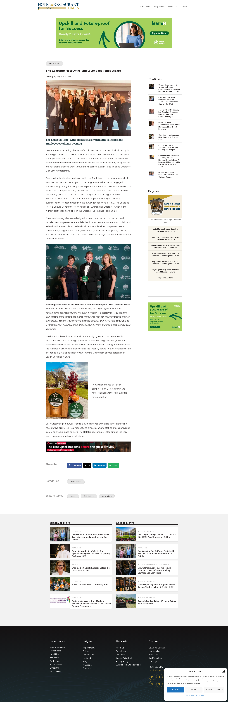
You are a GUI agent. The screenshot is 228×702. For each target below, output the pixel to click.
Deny (193, 690)
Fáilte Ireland (89, 496)
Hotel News (54, 63)
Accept (175, 690)
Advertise (172, 7)
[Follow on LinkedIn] (152, 677)
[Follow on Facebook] (159, 677)
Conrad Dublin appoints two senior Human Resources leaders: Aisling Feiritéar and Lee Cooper (154, 570)
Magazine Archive (165, 278)
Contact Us (121, 654)
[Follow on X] (152, 684)
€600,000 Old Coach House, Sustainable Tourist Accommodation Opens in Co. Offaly (90, 537)
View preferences (214, 690)
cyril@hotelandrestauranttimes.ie (163, 670)
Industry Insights (146, 531)
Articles (86, 651)
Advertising (121, 651)
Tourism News (56, 664)
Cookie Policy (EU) (124, 658)
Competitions (89, 654)
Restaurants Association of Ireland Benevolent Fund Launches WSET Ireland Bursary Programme (91, 603)
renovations (107, 496)
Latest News (145, 7)
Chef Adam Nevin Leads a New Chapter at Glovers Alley (168, 137)
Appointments (162, 564)
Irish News (54, 658)
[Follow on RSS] (159, 684)
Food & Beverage (57, 648)
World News (55, 671)
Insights (86, 661)
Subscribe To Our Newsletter (128, 665)
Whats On (54, 668)
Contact (184, 7)
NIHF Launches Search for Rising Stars (90, 584)
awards (73, 496)
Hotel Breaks (55, 651)
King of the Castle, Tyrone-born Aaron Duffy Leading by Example (168, 147)
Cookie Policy (190, 696)
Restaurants (55, 661)
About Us (120, 648)
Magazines (159, 7)
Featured (76, 531)
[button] (223, 671)
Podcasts (87, 668)
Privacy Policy (199, 696)
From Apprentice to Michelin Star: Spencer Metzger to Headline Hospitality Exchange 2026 (91, 553)
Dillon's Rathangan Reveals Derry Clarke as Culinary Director (168, 175)
